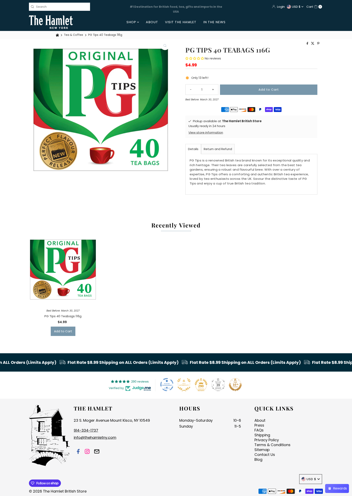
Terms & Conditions (272, 444)
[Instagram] (87, 452)
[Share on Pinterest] (318, 43)
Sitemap (262, 449)
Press (259, 425)
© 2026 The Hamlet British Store (58, 491)
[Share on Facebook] (308, 43)
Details (193, 149)
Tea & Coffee (73, 35)
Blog (258, 459)
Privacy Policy (266, 439)
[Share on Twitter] (313, 43)
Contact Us (264, 454)
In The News (214, 22)
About (152, 22)
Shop (131, 22)
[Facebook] (78, 452)
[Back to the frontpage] (58, 35)
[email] (97, 451)
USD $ (296, 6)
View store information (205, 132)
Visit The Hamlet (180, 22)
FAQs (259, 430)
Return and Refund (218, 149)
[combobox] (59, 7)
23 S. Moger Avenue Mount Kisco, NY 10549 (112, 420)
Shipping (262, 435)
